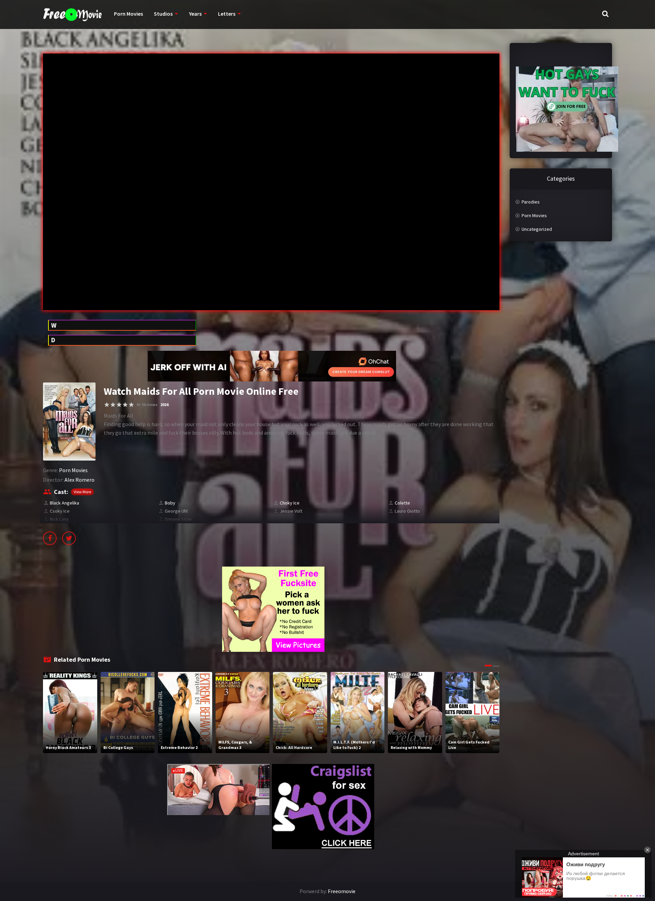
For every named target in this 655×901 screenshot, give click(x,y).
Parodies (531, 202)
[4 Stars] (125, 405)
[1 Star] (107, 405)
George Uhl (176, 511)
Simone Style (178, 519)
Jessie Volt (291, 511)
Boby (170, 503)
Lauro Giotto (407, 511)
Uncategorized (537, 229)
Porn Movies (128, 13)
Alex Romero (79, 479)
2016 (164, 404)
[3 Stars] (119, 405)
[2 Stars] (113, 405)
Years (195, 13)
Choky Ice (290, 503)
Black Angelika (64, 503)
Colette (402, 503)
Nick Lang (59, 519)
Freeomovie (341, 891)
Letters (226, 13)
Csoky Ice (60, 511)
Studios (163, 13)
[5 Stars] (131, 405)
